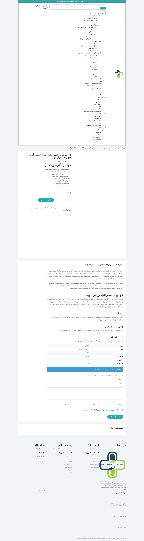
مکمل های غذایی (95, 455)
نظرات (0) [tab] (89, 264)
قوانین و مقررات (68, 464)
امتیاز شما (120, 379)
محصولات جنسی (95, 467)
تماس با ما (69, 470)
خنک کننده (51, 207)
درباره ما (70, 472)
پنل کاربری (69, 455)
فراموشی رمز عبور (67, 461)
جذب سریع (57, 207)
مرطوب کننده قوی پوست (33, 207)
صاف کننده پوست (44, 207)
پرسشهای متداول (68, 467)
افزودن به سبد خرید (45, 200)
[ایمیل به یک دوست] (62, 210)
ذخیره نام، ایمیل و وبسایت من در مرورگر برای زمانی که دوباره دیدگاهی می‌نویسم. (101, 410)
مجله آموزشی (95, 470)
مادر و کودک (96, 461)
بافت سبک (63, 207)
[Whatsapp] (119, 534)
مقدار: (67, 200)
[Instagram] (124, 534)
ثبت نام (70, 458)
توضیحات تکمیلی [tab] (105, 264)
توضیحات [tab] (119, 264)
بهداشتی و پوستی (94, 464)
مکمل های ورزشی (94, 458)
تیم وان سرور (81, 538)
